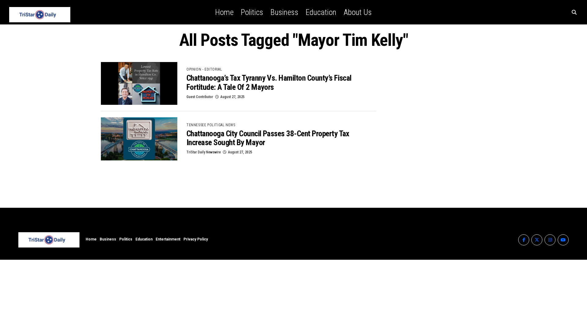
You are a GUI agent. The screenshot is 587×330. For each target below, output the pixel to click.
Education (321, 12)
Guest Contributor (199, 97)
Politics (252, 12)
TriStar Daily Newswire (203, 152)
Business (284, 12)
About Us (358, 12)
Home (224, 12)
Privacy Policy (195, 239)
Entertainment (168, 239)
